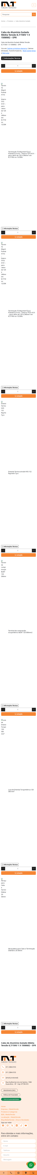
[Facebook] (3, 1126)
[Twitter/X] (12, 1126)
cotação (19, 71)
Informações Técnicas (12, 58)
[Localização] (26, 1173)
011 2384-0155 (11, 1067)
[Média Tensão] (8, 5)
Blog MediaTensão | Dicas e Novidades (15, 1120)
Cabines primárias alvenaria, (17, 48)
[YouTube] (26, 1126)
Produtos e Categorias (9, 1112)
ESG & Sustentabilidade (11, 1099)
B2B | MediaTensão (8, 1114)
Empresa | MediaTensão (10, 1109)
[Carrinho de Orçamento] (33, 1173)
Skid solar (5, 53)
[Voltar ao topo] (31, 1165)
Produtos (10, 21)
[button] (3, 1173)
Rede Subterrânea (29, 51)
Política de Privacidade (11, 1095)
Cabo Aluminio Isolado (23, 21)
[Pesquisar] (34, 14)
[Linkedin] (17, 1126)
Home (3, 21)
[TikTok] (21, 1126)
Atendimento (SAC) (9, 1090)
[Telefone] (11, 1173)
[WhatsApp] (18, 1173)
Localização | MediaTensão (11, 1117)
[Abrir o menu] (34, 5)
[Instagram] (7, 1126)
